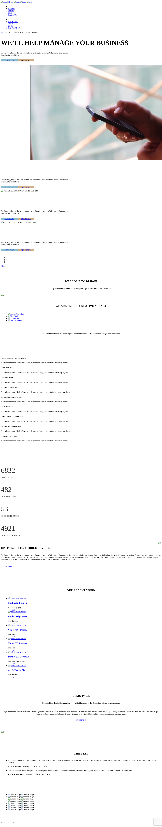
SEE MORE (9, 60)
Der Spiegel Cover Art (18, 656)
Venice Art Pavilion (17, 630)
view (13, 610)
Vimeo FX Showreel (17, 643)
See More (8, 566)
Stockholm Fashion (17, 603)
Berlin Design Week (17, 616)
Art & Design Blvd (17, 670)
